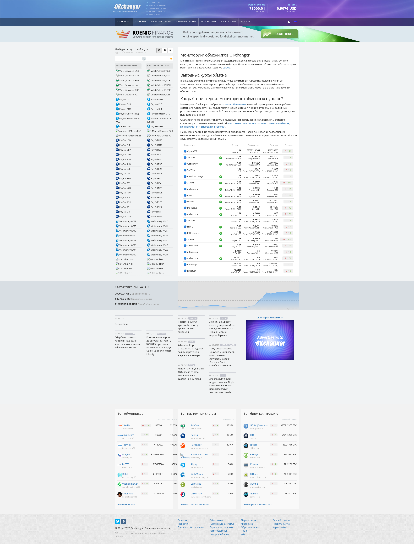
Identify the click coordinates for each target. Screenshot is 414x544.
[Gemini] (246, 494)
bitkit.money (128, 477)
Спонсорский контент (270, 317)
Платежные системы (186, 21)
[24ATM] (119, 426)
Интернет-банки (209, 21)
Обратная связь (250, 527)
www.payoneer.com (199, 448)
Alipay (194, 464)
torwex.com (127, 448)
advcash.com (196, 428)
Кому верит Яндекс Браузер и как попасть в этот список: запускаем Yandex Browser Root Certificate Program (222, 357)
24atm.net (126, 428)
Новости (245, 21)
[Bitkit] (119, 474)
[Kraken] (246, 464)
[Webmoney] (182, 474)
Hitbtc (253, 444)
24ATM (126, 425)
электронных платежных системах (247, 123)
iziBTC (125, 464)
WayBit (126, 454)
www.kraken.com (257, 467)
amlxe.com (128, 434)
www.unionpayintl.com (201, 497)
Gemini (254, 493)
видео (226, 67)
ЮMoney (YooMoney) (199, 454)
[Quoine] (246, 484)
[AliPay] (182, 464)
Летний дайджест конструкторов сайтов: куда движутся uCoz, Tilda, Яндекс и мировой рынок (222, 328)
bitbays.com (255, 457)
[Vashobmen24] (119, 484)
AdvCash (195, 425)
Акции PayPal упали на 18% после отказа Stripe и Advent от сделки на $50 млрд (191, 373)
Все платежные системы (194, 504)
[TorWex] (119, 445)
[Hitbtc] (246, 445)
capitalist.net (196, 487)
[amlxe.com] (119, 435)
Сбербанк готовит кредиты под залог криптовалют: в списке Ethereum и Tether (128, 342)
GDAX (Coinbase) (259, 425)
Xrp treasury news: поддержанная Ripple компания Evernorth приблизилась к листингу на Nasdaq (221, 385)
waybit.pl (126, 457)
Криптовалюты (228, 21)
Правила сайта (281, 523)
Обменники (141, 21)
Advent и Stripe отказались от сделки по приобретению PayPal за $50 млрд (190, 350)
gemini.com (255, 497)
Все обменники (126, 504)
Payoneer (196, 444)
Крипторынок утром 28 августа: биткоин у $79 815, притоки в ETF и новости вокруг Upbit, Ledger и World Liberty (158, 346)
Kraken (254, 464)
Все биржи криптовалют (258, 504)
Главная (182, 520)
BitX (252, 434)
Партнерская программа (248, 521)
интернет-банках (279, 123)
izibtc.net (126, 467)
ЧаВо (244, 530)
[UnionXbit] (119, 494)
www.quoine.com (257, 487)
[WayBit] (119, 455)
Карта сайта (279, 527)
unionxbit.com (128, 497)
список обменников (234, 104)
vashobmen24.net (130, 487)
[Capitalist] (182, 484)
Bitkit (125, 473)
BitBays (254, 454)
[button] (288, 22)
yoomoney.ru (196, 457)
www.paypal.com (198, 438)
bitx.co (253, 438)
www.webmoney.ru (199, 477)
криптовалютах (189, 126)
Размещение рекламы (191, 527)
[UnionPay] (182, 494)
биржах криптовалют (213, 126)
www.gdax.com (256, 428)
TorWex (126, 444)
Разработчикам (281, 520)
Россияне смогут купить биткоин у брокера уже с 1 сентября (188, 326)
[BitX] (246, 435)
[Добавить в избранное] (171, 58)
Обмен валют (124, 21)
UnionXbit (127, 493)
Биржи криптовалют (161, 21)
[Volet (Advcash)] (182, 425)
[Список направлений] (159, 50)
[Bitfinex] (246, 474)
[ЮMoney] (185, 455)
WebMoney (197, 473)
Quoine (254, 483)
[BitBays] (246, 455)
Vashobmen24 (130, 483)
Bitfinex (254, 473)
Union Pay (196, 493)
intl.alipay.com (197, 467)
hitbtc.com (254, 448)
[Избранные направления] (170, 50)
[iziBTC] (119, 465)
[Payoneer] (182, 445)
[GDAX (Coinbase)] (246, 425)
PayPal (194, 434)
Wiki (243, 534)
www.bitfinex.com (258, 477)
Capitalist (196, 483)
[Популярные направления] (165, 50)
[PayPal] (182, 435)
